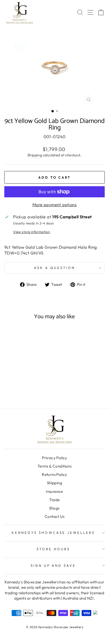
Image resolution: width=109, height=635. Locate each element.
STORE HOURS (53, 549)
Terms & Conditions (54, 466)
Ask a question (54, 268)
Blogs (54, 508)
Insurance (54, 491)
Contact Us (54, 516)
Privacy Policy (54, 457)
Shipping (34, 155)
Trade (54, 499)
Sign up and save (53, 565)
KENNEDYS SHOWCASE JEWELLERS (53, 533)
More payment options (54, 204)
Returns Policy (54, 474)
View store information (31, 232)
